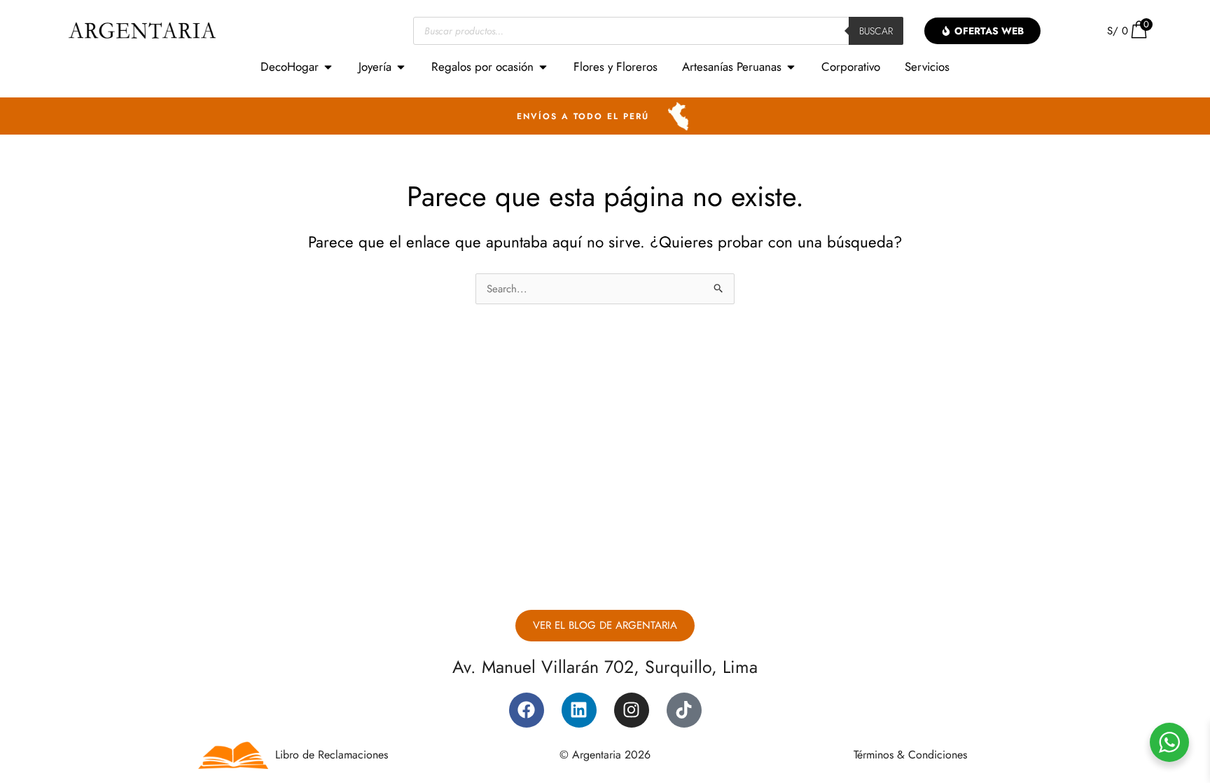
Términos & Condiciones (910, 755)
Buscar (876, 31)
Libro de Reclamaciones (331, 755)
